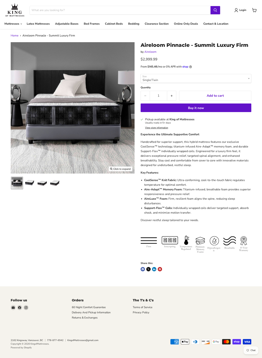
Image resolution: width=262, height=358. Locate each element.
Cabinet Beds (114, 24)
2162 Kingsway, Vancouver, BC (27, 340)
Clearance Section (157, 24)
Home (15, 35)
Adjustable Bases (66, 24)
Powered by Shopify (21, 347)
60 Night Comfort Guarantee (89, 307)
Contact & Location (215, 24)
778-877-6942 (55, 340)
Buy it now (196, 108)
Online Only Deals (186, 24)
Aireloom (150, 52)
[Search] (215, 10)
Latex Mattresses (38, 24)
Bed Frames (92, 24)
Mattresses (12, 24)
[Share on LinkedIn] (154, 269)
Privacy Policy (141, 312)
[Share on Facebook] (143, 269)
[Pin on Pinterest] (160, 269)
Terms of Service (142, 307)
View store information (156, 128)
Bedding (133, 24)
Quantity (146, 87)
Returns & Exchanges (84, 317)
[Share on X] (148, 269)
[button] (17, 183)
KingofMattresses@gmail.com (82, 340)
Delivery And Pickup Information (91, 312)
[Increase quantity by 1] (171, 96)
